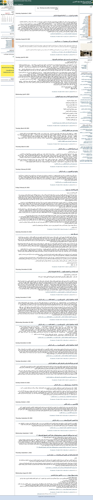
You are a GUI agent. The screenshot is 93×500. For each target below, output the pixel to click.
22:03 (58, 125)
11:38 (63, 379)
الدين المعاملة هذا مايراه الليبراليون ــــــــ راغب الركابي (86, 118)
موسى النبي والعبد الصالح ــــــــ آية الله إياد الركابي (86, 130)
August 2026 (11, 26)
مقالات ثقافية (85, 21)
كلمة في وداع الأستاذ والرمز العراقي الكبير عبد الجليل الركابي (63, 363)
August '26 (7, 13)
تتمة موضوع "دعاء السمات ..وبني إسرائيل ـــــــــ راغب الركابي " (64, 396)
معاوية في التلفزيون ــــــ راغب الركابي (68, 171)
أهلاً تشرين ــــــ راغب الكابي (71, 404)
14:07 (61, 415)
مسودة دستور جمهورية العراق (86, 79)
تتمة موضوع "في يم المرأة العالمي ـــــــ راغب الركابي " (65, 163)
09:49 (59, 229)
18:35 (61, 399)
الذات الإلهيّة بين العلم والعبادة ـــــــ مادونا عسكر (86, 139)
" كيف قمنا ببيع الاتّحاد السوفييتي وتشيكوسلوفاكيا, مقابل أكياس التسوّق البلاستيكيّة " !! (57, 435)
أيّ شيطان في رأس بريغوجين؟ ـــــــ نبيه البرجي (66, 41)
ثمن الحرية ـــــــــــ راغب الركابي (86, 144)
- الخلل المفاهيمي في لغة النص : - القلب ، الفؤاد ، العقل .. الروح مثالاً (86, 161)
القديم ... (12, 30)
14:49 (61, 358)
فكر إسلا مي (85, 20)
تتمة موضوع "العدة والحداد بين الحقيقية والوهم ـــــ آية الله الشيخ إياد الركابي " (61, 291)
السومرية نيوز (83, 65)
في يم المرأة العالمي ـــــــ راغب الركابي (68, 148)
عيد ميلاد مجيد (74, 234)
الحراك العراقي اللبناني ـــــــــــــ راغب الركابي (87, 142)
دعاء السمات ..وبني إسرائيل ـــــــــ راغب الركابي (66, 384)
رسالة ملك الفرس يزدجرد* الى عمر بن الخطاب (86, 154)
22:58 (63, 91)
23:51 (61, 340)
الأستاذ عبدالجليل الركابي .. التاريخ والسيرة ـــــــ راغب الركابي (63, 345)
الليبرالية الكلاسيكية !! (88, 92)
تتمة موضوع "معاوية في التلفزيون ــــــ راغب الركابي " (66, 182)
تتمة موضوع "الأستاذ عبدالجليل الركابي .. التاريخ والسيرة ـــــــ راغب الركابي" (61, 355)
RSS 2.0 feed (9, 43)
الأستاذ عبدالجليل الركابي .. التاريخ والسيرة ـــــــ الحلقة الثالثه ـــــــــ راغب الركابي (58, 299)
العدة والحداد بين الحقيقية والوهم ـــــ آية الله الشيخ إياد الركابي (63, 271)
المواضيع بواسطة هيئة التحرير (82, 1)
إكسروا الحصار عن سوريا (72, 189)
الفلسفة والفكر (85, 23)
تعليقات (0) (58, 36)
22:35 (61, 470)
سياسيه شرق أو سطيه (84, 34)
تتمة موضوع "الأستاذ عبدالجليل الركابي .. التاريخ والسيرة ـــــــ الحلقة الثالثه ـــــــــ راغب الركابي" (57, 316)
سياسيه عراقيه (85, 35)
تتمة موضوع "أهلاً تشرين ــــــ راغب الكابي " (68, 412)
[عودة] (13, 13)
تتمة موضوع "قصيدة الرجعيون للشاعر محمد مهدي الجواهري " (64, 122)
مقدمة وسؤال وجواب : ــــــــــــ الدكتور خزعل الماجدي (64, 475)
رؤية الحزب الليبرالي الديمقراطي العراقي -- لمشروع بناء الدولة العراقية (86, 102)
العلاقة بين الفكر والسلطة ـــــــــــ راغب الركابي (87, 151)
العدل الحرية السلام (87, 3)
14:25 (59, 143)
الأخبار (85, 66)
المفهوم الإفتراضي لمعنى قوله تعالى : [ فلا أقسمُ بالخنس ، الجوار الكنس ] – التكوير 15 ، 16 (86, 147)
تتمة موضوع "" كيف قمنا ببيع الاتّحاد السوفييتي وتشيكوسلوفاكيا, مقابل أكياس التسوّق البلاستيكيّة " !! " (56, 447)
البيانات (86, 16)
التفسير (86, 24)
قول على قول (89, 115)
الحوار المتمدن (83, 67)
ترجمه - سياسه (85, 31)
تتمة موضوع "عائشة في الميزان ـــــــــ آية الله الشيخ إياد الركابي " (63, 33)
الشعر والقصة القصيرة (84, 28)
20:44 (61, 184)
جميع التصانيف (89, 38)
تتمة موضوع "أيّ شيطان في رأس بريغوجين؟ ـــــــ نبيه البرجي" (64, 51)
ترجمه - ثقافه (85, 30)
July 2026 (12, 27)
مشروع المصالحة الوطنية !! (87, 97)
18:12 (61, 166)
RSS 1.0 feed (9, 41)
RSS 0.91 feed (9, 40)
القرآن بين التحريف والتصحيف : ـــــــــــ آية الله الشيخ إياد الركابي (86, 127)
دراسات (86, 33)
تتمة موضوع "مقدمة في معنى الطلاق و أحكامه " (67, 141)
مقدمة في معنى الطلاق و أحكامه (70, 130)
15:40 (61, 319)
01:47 (61, 54)
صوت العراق (84, 68)
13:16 (61, 36)
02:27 (63, 266)
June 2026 (12, 28)
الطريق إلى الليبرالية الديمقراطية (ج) (8, 65)
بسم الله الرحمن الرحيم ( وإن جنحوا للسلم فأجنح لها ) (65, 59)
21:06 (61, 294)
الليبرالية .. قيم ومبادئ (88, 87)
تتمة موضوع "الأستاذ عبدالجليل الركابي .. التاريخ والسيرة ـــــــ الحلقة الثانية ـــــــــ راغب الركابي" (57, 337)
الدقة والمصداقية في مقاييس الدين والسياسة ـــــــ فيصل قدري (62, 454)
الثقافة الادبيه (85, 26)
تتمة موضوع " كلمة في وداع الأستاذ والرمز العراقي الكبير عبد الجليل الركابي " (61, 377)
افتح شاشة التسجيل (10, 51)
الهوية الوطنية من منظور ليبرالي (86, 74)
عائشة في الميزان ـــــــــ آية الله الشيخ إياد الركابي (65, 15)
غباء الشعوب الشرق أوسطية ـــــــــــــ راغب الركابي (65, 420)
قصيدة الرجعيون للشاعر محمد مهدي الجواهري (67, 96)
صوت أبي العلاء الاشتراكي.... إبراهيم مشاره (87, 157)
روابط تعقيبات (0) (53, 36)
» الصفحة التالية (39, 493)
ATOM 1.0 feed (9, 45)
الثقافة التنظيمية (85, 27)
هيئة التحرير (71, 36)
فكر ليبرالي (86, 19)
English (86, 17)
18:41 (59, 430)
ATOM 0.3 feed (9, 44)
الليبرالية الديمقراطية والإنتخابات (86, 99)
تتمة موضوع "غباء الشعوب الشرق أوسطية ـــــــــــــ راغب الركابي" (63, 427)
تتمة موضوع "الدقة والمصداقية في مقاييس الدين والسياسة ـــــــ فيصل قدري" (61, 467)
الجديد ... (12, 29)
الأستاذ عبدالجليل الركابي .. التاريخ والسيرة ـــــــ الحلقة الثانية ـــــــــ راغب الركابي (58, 324)
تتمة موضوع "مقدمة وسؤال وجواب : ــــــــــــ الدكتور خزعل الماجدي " (63, 489)
